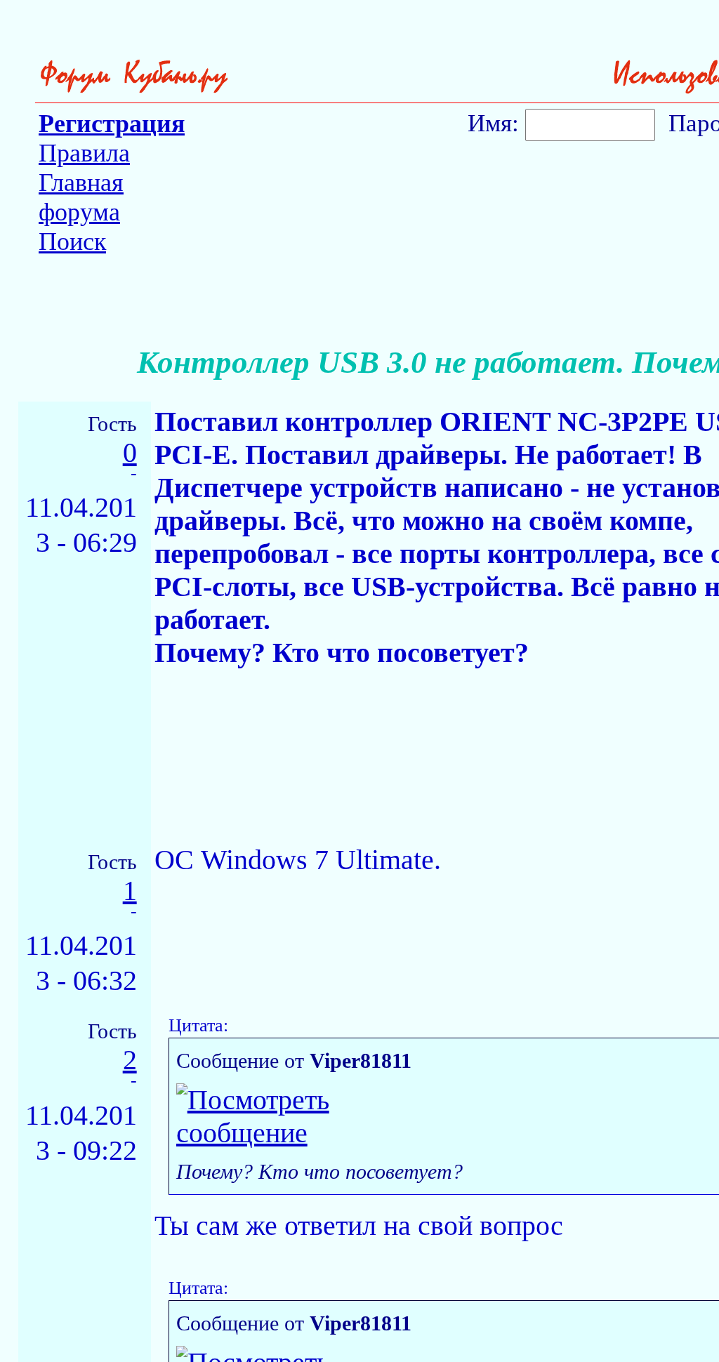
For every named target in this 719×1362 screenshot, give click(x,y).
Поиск (72, 241)
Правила (84, 153)
